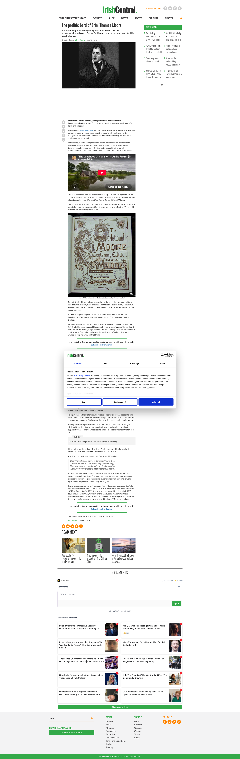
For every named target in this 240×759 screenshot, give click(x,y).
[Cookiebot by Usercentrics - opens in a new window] (163, 355)
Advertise (110, 734)
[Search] (181, 18)
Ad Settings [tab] (134, 363)
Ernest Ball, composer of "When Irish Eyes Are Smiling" (95, 441)
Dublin (81, 520)
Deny (84, 402)
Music (87, 520)
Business (138, 724)
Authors (109, 721)
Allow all (156, 402)
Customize (118, 402)
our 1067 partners (82, 376)
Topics (108, 724)
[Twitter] (170, 8)
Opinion (138, 728)
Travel (137, 734)
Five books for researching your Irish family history (72, 558)
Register (110, 744)
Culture (137, 731)
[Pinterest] (180, 8)
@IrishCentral (80, 40)
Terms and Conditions (116, 741)
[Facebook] (165, 8)
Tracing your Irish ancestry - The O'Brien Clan (97, 558)
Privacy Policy (112, 737)
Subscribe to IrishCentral (101, 345)
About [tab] (162, 363)
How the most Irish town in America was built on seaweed (123, 558)
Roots (137, 737)
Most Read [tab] (151, 27)
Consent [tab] (78, 363)
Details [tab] (106, 363)
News (137, 721)
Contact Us (111, 731)
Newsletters (154, 8)
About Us (110, 728)
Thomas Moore (86, 130)
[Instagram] (175, 8)
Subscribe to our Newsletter (71, 732)
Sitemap (109, 747)
